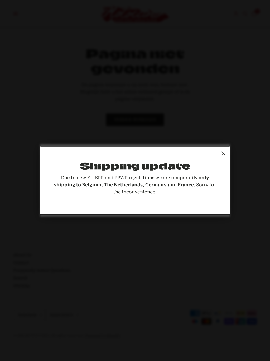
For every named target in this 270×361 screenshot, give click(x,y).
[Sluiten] (223, 153)
